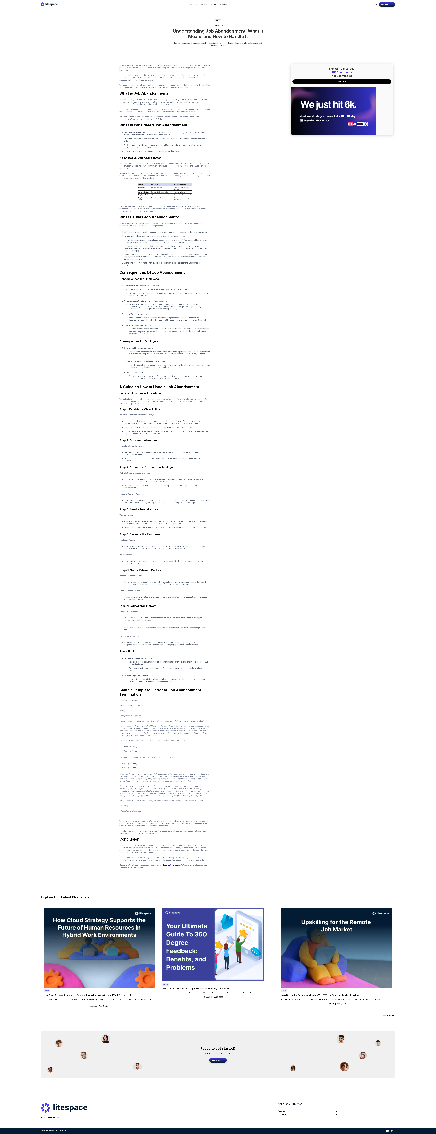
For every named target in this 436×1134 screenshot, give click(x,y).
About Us (281, 1111)
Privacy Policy (61, 1131)
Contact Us (282, 1114)
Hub (337, 1114)
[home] (49, 4)
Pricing (213, 4)
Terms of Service (47, 1131)
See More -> (388, 1015)
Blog (337, 1111)
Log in (375, 4)
